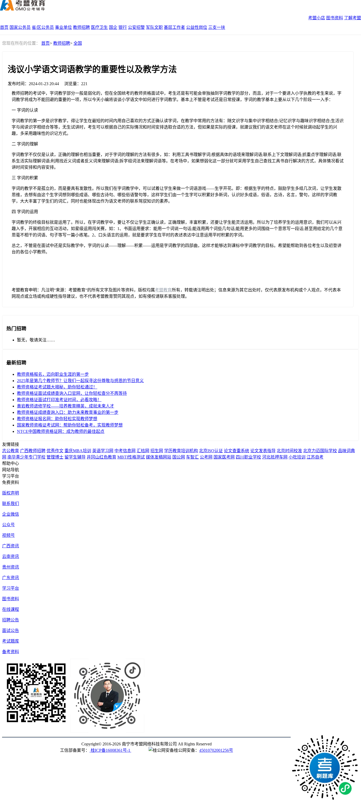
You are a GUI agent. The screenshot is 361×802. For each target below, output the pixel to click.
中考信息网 (125, 450)
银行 (122, 27)
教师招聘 (81, 27)
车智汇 (192, 457)
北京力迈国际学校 (320, 450)
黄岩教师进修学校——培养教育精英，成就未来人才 (65, 406)
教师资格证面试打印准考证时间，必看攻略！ (59, 399)
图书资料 (334, 18)
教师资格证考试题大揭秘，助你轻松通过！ (57, 387)
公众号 (8, 525)
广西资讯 (10, 546)
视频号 (8, 535)
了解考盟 (352, 18)
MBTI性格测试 (131, 457)
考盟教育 (163, 290)
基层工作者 (174, 27)
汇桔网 (143, 450)
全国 (77, 43)
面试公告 (10, 630)
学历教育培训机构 (181, 450)
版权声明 (10, 493)
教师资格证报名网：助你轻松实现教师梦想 (57, 418)
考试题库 (10, 641)
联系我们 (10, 503)
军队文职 (154, 27)
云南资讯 (10, 556)
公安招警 (136, 27)
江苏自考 (315, 457)
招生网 (156, 450)
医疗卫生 (99, 27)
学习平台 (10, 588)
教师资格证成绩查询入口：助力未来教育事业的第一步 (67, 412)
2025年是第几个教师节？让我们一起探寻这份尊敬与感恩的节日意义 (80, 380)
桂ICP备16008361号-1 (110, 750)
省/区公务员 (43, 27)
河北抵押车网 (275, 457)
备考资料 (10, 651)
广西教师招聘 (32, 450)
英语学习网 (102, 450)
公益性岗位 (196, 27)
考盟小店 (316, 18)
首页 (4, 27)
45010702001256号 (216, 750)
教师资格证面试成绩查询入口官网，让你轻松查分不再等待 (72, 393)
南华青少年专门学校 (26, 457)
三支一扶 (216, 27)
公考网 (206, 457)
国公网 (178, 457)
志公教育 (10, 450)
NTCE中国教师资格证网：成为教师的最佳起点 (60, 431)
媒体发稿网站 (158, 457)
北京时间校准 (289, 450)
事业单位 (63, 27)
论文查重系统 (236, 450)
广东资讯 (10, 577)
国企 (113, 27)
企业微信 (10, 514)
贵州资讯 (10, 567)
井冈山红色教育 (101, 457)
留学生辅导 (75, 457)
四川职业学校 (248, 457)
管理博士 (55, 457)
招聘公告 (10, 620)
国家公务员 (20, 27)
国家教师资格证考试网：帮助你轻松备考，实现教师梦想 (70, 425)
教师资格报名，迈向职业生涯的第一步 (53, 374)
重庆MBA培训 (77, 450)
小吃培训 (297, 457)
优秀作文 (55, 450)
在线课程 (10, 609)
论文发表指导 (263, 450)
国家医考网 (224, 457)
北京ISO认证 (211, 450)
